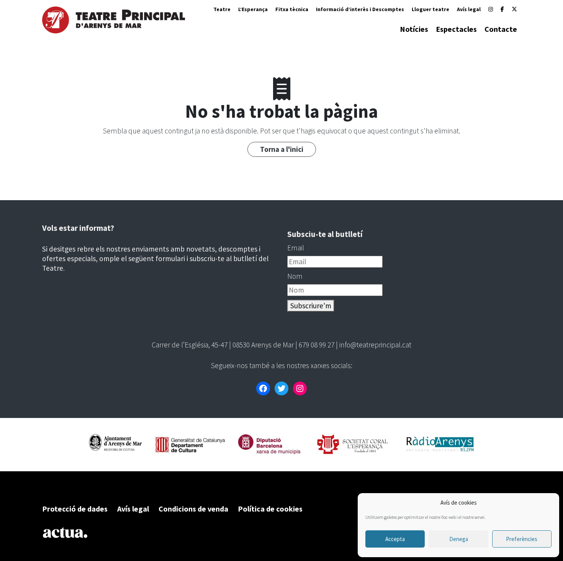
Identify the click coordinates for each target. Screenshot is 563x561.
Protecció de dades (75, 508)
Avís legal (469, 9)
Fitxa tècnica (291, 9)
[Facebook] (502, 9)
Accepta (395, 539)
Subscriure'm (310, 305)
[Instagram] (490, 9)
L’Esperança (253, 9)
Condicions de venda (193, 508)
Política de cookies (270, 508)
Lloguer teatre (430, 9)
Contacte (500, 29)
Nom (295, 276)
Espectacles (456, 29)
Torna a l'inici (281, 149)
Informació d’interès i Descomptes (360, 9)
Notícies (414, 29)
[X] (514, 9)
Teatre (222, 9)
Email (295, 247)
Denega (458, 539)
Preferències (521, 539)
